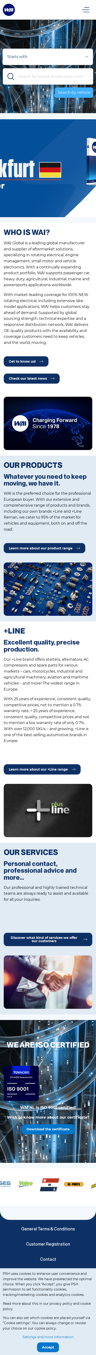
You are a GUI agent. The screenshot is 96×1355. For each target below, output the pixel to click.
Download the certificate (48, 1129)
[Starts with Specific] (48, 58)
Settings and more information (48, 1337)
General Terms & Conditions (48, 1228)
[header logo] (9, 9)
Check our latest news (28, 378)
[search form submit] (10, 76)
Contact (48, 1259)
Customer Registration (48, 1244)
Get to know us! (22, 361)
